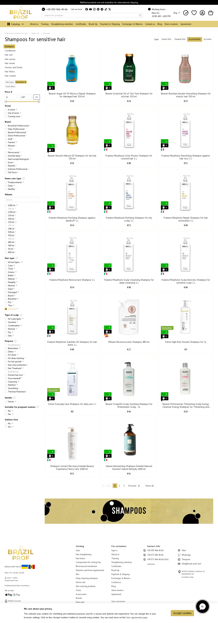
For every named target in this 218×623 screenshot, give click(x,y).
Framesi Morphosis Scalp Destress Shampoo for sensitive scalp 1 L (186, 281)
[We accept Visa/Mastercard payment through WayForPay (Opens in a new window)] (13, 594)
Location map (187, 577)
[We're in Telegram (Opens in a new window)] (102, 9)
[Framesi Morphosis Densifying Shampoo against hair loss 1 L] (186, 131)
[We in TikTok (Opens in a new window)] (106, 9)
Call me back (76, 9)
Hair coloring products (86, 586)
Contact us (150, 24)
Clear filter (10, 86)
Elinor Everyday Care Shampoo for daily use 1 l (72, 404)
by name (207, 39)
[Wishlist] (194, 12)
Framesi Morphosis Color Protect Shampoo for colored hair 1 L (129, 157)
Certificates (80, 24)
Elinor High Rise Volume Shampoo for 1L (185, 341)
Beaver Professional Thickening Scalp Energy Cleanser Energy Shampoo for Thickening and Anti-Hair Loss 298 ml (185, 406)
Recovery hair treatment (86, 566)
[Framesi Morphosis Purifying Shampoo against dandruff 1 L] (72, 193)
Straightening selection (62, 24)
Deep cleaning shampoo (87, 578)
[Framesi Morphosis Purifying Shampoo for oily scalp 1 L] (129, 193)
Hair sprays (10, 58)
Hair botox (80, 558)
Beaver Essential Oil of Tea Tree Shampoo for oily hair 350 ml (129, 95)
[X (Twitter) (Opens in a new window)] (109, 9)
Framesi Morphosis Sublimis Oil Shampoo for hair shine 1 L (72, 343)
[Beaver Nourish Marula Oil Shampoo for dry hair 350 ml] (72, 131)
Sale (78, 550)
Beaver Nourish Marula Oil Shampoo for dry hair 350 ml (72, 157)
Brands (79, 598)
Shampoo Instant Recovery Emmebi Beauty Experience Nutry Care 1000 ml (72, 467)
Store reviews (171, 24)
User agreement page (136, 617)
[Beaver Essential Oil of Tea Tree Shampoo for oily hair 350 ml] (129, 69)
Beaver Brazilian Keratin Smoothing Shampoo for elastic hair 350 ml (186, 95)
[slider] (6, 101)
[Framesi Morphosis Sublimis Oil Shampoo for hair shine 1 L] (72, 317)
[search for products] (140, 15)
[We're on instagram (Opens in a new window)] (94, 9)
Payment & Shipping (110, 24)
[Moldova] (31, 566)
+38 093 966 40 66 (57, 9)
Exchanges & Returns (132, 24)
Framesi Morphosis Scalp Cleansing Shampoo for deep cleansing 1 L (129, 281)
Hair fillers (10, 71)
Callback (151, 564)
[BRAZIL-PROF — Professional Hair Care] (21, 552)
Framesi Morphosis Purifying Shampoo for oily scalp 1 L (129, 219)
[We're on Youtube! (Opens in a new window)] (90, 9)
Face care (80, 602)
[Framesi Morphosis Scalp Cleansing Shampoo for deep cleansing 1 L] (129, 255)
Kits (77, 574)
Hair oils (9, 54)
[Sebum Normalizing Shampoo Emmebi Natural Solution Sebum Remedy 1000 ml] (129, 441)
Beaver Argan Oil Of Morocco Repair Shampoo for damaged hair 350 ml (72, 95)
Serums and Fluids (13, 67)
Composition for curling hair (88, 562)
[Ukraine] (25, 566)
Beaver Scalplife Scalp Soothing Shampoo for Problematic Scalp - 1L (129, 405)
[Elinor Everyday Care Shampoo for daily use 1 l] (72, 379)
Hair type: (10, 82)
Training (45, 24)
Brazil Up (93, 24)
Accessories (81, 594)
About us (34, 24)
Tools (78, 590)
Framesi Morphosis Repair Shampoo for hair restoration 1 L (186, 219)
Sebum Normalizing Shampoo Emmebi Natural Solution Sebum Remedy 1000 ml (129, 467)
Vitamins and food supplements (90, 570)
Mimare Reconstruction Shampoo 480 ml (129, 341)
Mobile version (14, 601)
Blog (160, 24)
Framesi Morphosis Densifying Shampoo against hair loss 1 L (186, 157)
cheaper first (179, 39)
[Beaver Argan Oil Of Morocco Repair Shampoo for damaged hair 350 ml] (72, 69)
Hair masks (10, 63)
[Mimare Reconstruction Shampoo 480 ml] (129, 317)
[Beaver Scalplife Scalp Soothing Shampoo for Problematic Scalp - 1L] (129, 379)
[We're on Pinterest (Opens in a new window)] (98, 9)
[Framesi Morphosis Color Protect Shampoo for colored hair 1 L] (129, 131)
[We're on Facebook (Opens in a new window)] (86, 9)
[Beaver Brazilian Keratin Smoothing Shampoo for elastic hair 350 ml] (186, 69)
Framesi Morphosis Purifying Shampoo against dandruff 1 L (72, 219)
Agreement (185, 24)
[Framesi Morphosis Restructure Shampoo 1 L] (72, 255)
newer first (166, 39)
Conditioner (10, 50)
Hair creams (10, 75)
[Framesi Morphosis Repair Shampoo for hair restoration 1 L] (186, 193)
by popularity (194, 39)
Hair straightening (83, 554)
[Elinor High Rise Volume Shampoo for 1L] (186, 317)
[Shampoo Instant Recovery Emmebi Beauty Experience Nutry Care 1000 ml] (72, 441)
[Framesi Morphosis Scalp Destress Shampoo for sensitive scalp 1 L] (186, 255)
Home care (81, 582)
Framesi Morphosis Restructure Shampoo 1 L (72, 279)
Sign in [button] (114, 550)
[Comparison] (185, 12)
